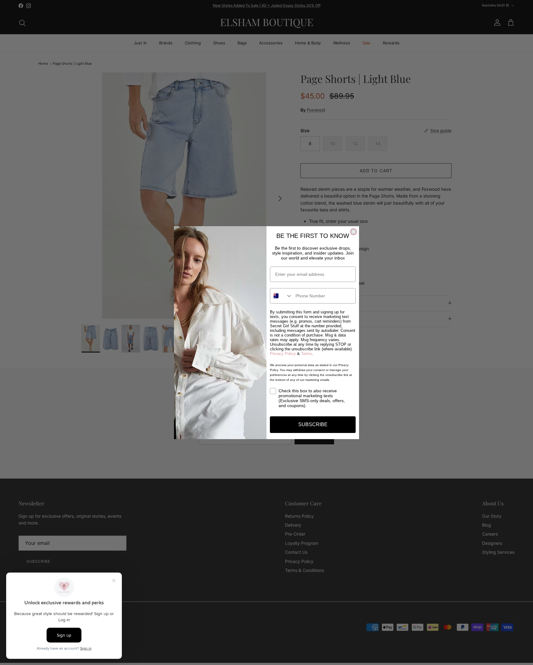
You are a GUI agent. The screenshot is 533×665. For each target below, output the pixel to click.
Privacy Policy (283, 353)
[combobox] (281, 295)
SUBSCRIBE (313, 424)
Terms (306, 353)
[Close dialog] (353, 232)
